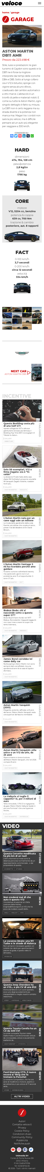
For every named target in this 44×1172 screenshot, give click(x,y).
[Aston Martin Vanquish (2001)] (22, 692)
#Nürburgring (18, 1090)
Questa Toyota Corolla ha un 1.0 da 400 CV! (20, 1029)
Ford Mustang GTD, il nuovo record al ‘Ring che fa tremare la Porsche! (19, 1074)
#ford (6, 1090)
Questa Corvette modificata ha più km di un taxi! (19, 854)
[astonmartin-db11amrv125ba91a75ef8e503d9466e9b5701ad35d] (7, 327)
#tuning (19, 869)
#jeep (6, 1000)
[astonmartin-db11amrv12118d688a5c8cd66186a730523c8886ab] (27, 321)
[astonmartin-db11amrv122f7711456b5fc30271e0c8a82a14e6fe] (7, 321)
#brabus (23, 630)
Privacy (22, 1127)
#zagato (23, 490)
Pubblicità (22, 1140)
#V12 (22, 913)
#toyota (22, 1044)
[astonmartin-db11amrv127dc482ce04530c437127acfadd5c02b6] (17, 321)
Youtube (13, 1149)
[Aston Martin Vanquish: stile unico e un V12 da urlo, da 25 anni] (22, 737)
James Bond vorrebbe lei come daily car (17, 660)
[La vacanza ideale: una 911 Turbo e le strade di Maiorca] (22, 928)
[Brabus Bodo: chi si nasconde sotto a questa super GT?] (22, 598)
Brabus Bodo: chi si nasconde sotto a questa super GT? (17, 613)
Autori (22, 1121)
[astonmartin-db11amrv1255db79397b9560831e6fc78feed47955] (37, 321)
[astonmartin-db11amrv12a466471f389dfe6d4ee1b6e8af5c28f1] (17, 309)
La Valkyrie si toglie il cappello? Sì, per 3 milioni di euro (19, 799)
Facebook (25, 1149)
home (5, 12)
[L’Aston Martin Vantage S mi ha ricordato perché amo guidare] (22, 551)
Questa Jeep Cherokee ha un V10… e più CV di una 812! (19, 986)
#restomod (27, 1000)
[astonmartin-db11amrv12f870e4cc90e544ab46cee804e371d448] (37, 315)
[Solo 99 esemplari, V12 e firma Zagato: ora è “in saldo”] (22, 457)
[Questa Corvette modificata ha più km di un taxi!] (22, 840)
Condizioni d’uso (22, 1134)
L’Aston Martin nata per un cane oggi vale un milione (19, 519)
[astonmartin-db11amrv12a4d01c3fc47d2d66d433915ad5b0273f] (7, 309)
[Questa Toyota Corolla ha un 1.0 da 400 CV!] (22, 1015)
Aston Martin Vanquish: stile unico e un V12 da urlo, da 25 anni (19, 752)
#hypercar (24, 816)
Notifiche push (22, 1143)
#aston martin (10, 490)
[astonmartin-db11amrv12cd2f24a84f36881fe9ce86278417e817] (37, 309)
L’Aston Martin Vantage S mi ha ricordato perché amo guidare (19, 566)
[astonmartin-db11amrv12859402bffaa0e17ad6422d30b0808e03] (17, 327)
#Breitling (8, 441)
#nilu (6, 913)
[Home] (17, 3)
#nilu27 (14, 913)
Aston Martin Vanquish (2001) (16, 706)
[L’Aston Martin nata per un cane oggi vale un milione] (22, 505)
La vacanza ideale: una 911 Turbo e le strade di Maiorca (19, 942)
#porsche (8, 956)
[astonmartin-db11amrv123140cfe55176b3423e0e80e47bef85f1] (27, 327)
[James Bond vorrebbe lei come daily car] (22, 646)
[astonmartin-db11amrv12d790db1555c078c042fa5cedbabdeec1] (17, 315)
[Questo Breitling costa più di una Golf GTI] (22, 410)
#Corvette (8, 869)
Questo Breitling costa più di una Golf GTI (18, 424)
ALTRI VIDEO (22, 1096)
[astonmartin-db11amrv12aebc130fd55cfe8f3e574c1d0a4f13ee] (27, 309)
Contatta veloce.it (22, 1124)
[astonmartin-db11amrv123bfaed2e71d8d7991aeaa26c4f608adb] (7, 315)
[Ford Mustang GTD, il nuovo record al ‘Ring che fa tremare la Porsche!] (22, 1059)
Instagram (19, 1149)
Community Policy (22, 1137)
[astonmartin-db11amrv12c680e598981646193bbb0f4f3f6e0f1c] (27, 315)
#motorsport (10, 1044)
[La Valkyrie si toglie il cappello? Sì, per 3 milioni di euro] (22, 783)
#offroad (15, 1000)
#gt (21, 582)
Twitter (31, 1149)
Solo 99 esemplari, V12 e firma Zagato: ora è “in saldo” (17, 472)
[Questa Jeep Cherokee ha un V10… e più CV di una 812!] (22, 972)
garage (15, 12)
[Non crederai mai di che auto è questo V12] (22, 884)
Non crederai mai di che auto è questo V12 (17, 898)
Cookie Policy (22, 1130)
